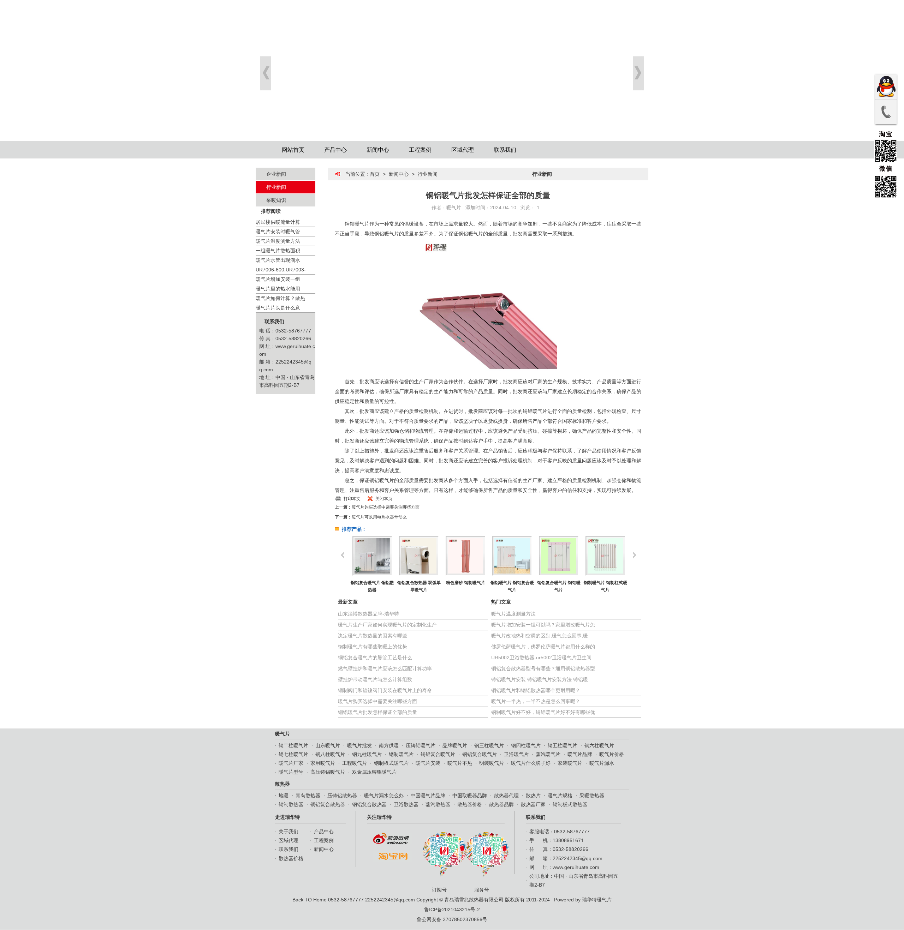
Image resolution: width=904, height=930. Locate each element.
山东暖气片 (327, 745)
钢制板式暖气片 (391, 763)
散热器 (282, 784)
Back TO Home (309, 899)
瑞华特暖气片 (597, 899)
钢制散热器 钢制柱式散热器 (605, 586)
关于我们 (288, 831)
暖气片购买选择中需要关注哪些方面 (386, 507)
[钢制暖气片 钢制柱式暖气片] (558, 556)
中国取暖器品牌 (469, 795)
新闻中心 (378, 150)
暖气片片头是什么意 (278, 308)
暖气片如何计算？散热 (280, 298)
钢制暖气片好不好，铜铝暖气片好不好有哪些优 (543, 712)
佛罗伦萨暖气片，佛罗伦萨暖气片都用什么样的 (543, 646)
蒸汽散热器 (438, 804)
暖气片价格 (611, 754)
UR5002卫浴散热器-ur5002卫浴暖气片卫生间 (541, 657)
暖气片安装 (428, 763)
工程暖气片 (354, 763)
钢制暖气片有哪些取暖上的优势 (372, 646)
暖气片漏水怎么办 (384, 795)
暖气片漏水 (601, 763)
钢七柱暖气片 (293, 754)
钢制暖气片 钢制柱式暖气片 (559, 586)
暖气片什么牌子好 (531, 763)
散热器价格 (469, 804)
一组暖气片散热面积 (278, 250)
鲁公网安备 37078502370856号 (452, 919)
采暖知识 (276, 200)
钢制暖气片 (401, 754)
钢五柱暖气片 (562, 745)
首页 (375, 174)
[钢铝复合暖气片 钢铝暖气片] (512, 556)
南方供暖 (389, 745)
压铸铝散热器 (342, 795)
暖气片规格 (560, 795)
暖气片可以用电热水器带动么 (379, 517)
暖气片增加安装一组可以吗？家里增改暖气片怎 (543, 625)
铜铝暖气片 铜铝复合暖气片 (465, 586)
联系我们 (505, 150)
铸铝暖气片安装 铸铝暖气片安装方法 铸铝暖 (539, 679)
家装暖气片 (570, 763)
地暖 (284, 795)
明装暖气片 (491, 763)
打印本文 (352, 498)
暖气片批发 (359, 745)
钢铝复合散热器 (369, 804)
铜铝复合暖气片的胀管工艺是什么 (375, 657)
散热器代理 (506, 795)
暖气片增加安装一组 (278, 279)
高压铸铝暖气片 (327, 772)
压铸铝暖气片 (420, 745)
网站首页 (293, 150)
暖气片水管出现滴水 (278, 260)
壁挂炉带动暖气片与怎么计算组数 (375, 679)
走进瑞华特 (287, 817)
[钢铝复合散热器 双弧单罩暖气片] (372, 556)
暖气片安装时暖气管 (278, 231)
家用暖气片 (322, 763)
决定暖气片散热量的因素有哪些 (372, 635)
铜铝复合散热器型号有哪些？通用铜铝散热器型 (543, 668)
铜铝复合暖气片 (438, 754)
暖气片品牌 (579, 754)
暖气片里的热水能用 (278, 289)
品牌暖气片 (454, 745)
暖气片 (453, 207)
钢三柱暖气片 (489, 745)
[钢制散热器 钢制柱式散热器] (605, 556)
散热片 (533, 795)
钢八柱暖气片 (330, 754)
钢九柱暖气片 (367, 754)
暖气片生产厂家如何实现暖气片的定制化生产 (387, 625)
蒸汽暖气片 (548, 754)
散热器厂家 (533, 804)
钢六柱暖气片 (599, 745)
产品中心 (335, 150)
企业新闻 (276, 174)
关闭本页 (383, 498)
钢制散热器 (291, 804)
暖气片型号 (291, 772)
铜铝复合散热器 (327, 804)
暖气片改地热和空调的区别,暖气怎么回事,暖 (539, 635)
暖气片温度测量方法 (278, 241)
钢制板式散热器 (570, 804)
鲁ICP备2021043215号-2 (452, 909)
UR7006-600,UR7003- (281, 269)
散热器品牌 (501, 804)
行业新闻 (276, 187)
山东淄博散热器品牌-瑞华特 (368, 614)
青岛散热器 (308, 795)
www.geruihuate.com (576, 867)
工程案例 (420, 150)
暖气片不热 (459, 763)
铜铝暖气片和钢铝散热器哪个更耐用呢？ (535, 690)
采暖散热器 (591, 795)
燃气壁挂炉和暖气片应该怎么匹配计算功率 (385, 668)
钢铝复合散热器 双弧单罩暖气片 (372, 586)
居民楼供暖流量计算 (278, 222)
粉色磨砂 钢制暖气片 (419, 582)
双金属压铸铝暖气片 (374, 772)
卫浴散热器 (406, 804)
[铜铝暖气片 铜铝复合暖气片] (465, 556)
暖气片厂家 (291, 763)
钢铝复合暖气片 (479, 754)
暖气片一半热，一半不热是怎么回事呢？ (535, 701)
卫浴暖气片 (516, 754)
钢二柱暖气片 (293, 745)
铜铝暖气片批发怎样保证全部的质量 (377, 712)
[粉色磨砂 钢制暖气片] (419, 556)
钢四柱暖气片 (526, 745)
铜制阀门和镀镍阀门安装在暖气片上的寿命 (385, 690)
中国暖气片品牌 (428, 795)
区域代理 (462, 150)
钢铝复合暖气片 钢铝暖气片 (512, 586)
